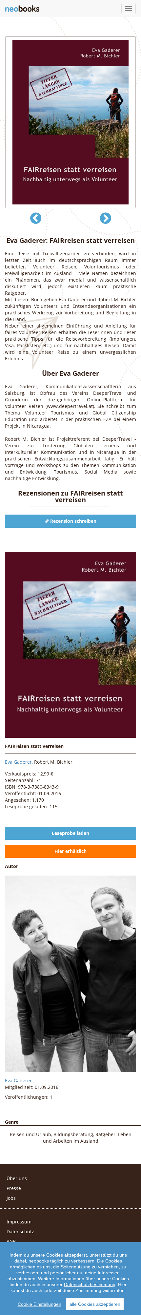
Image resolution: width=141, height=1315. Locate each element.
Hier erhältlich (70, 851)
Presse (14, 1188)
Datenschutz (20, 1231)
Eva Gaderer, (19, 762)
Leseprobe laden (70, 833)
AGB (11, 1241)
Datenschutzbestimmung (89, 1284)
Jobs (11, 1198)
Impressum (19, 1222)
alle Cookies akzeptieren (95, 1304)
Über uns (17, 1178)
